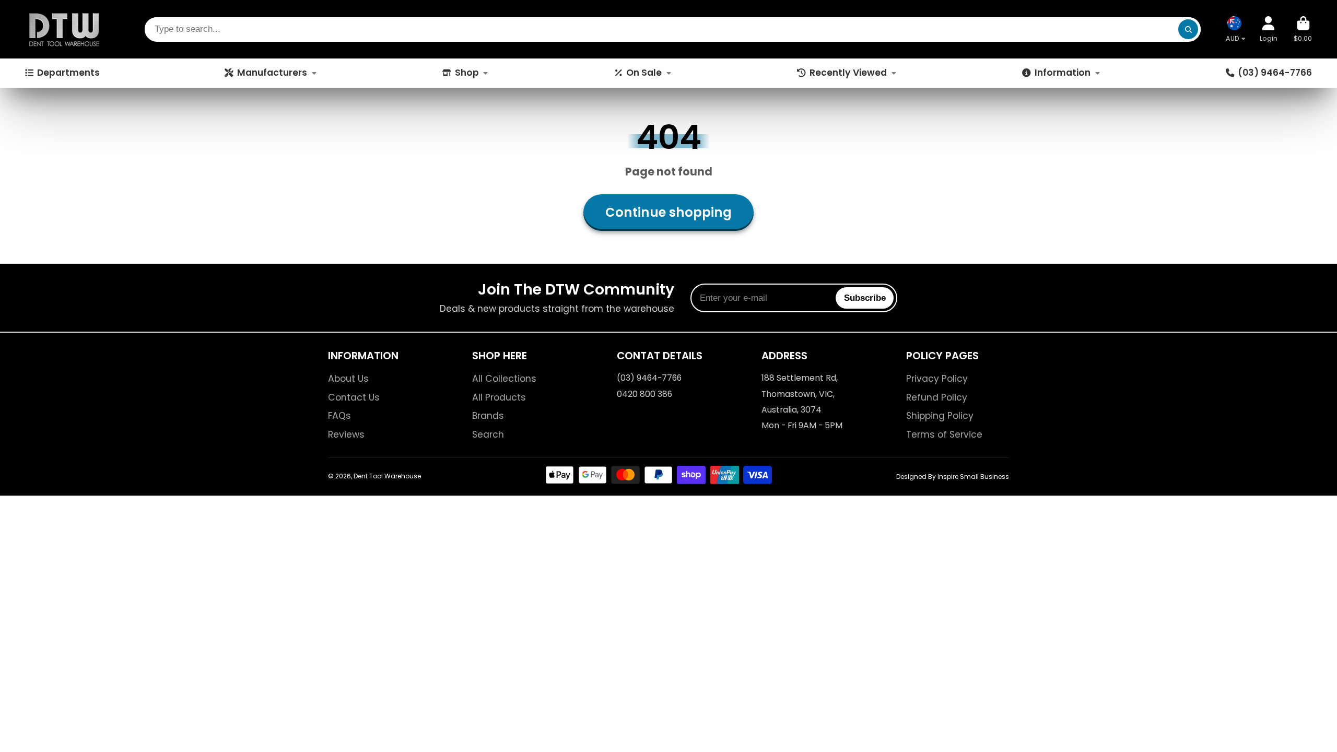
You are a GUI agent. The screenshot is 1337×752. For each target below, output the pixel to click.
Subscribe (865, 297)
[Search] (1188, 29)
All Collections (504, 378)
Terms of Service (944, 434)
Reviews (346, 434)
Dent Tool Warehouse (387, 476)
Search (488, 434)
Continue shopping (668, 212)
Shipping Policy (940, 415)
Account (1268, 29)
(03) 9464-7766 (1275, 72)
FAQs (339, 415)
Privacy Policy (937, 378)
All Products (499, 397)
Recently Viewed (848, 72)
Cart (1303, 29)
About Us (348, 378)
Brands (488, 415)
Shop (467, 72)
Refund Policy (936, 397)
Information (1062, 72)
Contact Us (354, 397)
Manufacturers (272, 72)
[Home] (64, 29)
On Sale (644, 72)
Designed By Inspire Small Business (952, 476)
